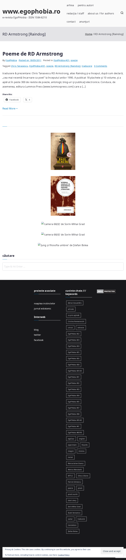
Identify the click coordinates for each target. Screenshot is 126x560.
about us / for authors (101, 13)
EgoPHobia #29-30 (75, 371)
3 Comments (100, 66)
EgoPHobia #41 (73, 426)
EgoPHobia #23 (73, 340)
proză (80, 488)
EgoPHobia (11, 60)
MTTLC (70, 476)
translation (72, 525)
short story (72, 500)
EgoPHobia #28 (73, 365)
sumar (70, 519)
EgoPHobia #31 (61, 60)
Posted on (30, 60)
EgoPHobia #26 (73, 358)
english (82, 439)
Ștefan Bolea (73, 531)
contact (71, 21)
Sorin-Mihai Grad (74, 507)
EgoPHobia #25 (73, 352)
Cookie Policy (63, 555)
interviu (81, 451)
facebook (38, 340)
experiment (72, 445)
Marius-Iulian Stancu (75, 463)
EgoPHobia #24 (73, 346)
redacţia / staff (75, 13)
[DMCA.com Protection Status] (106, 291)
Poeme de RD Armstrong (32, 53)
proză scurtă (72, 494)
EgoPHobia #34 (73, 395)
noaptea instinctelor (44, 303)
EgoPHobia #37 (73, 408)
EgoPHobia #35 (73, 402)
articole (71, 309)
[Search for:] (63, 266)
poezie (74, 60)
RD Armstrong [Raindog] (68, 66)
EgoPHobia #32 (73, 383)
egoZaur (71, 439)
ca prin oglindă (73, 315)
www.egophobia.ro (31, 11)
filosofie (85, 445)
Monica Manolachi (75, 469)
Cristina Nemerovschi (76, 321)
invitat (70, 457)
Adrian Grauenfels (75, 303)
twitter (37, 334)
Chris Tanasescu (19, 66)
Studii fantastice (74, 513)
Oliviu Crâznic (83, 476)
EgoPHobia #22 (73, 334)
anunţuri (84, 21)
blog (36, 329)
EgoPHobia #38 (73, 414)
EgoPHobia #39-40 (75, 420)
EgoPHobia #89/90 (75, 432)
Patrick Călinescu (74, 482)
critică (70, 328)
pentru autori (86, 5)
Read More (8, 108)
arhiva (70, 5)
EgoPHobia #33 (73, 389)
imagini (71, 451)
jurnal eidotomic (42, 308)
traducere (87, 66)
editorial (81, 328)
